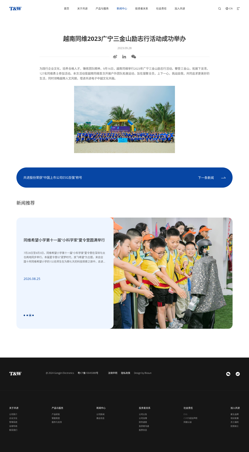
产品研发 (56, 414)
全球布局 (13, 426)
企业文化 (13, 418)
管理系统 (13, 422)
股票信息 (143, 430)
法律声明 (112, 373)
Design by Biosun (142, 373)
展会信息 (100, 418)
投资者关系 (141, 8)
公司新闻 (100, 414)
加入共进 (180, 8)
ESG (185, 414)
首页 (66, 8)
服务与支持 (57, 422)
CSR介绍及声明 (190, 418)
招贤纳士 (235, 426)
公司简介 (13, 414)
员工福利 (235, 422)
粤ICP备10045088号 (88, 373)
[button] (24, 315)
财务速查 (143, 422)
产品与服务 (102, 8)
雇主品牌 (235, 414)
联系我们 (13, 430)
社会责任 (161, 8)
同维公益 (188, 422)
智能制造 (56, 418)
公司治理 (143, 418)
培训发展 (235, 418)
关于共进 (82, 8)
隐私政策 (125, 373)
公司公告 (143, 414)
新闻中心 (122, 8)
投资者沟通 (144, 426)
